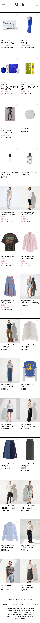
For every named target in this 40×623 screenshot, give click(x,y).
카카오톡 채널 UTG (13, 600)
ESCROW (35, 604)
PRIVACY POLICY (18, 604)
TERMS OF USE (6, 604)
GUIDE (28, 604)
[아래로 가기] (37, 618)
